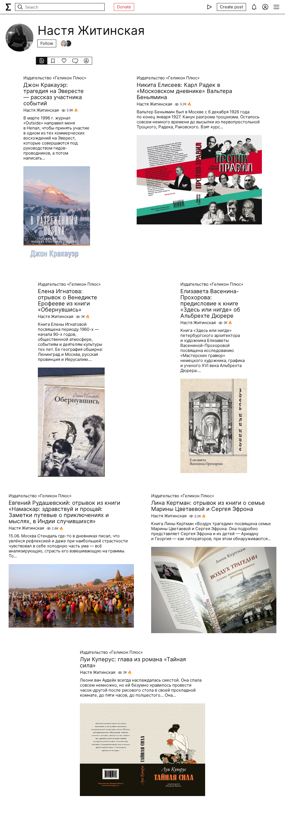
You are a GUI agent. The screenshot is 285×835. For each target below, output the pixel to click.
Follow (46, 43)
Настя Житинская (41, 110)
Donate (124, 6)
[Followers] (66, 43)
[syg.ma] (8, 7)
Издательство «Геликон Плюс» (54, 77)
